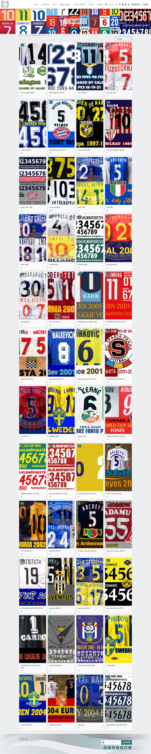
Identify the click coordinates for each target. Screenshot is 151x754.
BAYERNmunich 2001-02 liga (87, 322)
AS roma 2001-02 (54, 322)
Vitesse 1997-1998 (84, 150)
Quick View (32, 85)
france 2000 (24, 265)
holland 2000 (53, 265)
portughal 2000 (111, 265)
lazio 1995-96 (82, 93)
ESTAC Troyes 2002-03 (113, 494)
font (22, 45)
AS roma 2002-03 (26, 551)
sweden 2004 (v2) (26, 725)
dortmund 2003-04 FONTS (115, 608)
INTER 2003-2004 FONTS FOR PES (32, 608)
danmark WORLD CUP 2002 (58, 494)
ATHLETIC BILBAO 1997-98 (115, 150)
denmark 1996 (111, 93)
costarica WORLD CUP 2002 (115, 436)
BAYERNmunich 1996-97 (57, 150)
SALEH (44, 35)
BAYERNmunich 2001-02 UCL (116, 322)
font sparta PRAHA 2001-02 (115, 379)
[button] (116, 4)
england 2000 (25, 322)
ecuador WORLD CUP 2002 (87, 494)
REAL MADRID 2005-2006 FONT (116, 725)
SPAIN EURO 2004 (55, 725)
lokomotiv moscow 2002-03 (115, 551)
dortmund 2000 (54, 207)
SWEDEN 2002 (54, 436)
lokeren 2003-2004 (55, 665)
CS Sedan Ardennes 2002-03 (87, 551)
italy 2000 (109, 207)
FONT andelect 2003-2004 (86, 665)
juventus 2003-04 (55, 608)
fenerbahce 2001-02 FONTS (87, 379)
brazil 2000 (81, 207)
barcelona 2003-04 (84, 608)
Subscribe (126, 742)
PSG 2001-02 (25, 436)
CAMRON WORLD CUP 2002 (30, 494)
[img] (32, 66)
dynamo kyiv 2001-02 (56, 379)
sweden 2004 (110, 665)
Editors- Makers (37, 35)
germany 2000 (82, 265)
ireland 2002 (82, 436)
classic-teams (27, 35)
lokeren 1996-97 (26, 150)
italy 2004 (81, 725)
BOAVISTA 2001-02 (27, 379)
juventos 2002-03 (55, 551)
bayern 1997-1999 (26, 207)
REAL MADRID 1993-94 (56, 93)
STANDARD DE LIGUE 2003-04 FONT (30, 666)
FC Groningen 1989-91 (28, 93)
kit (79, 503)
